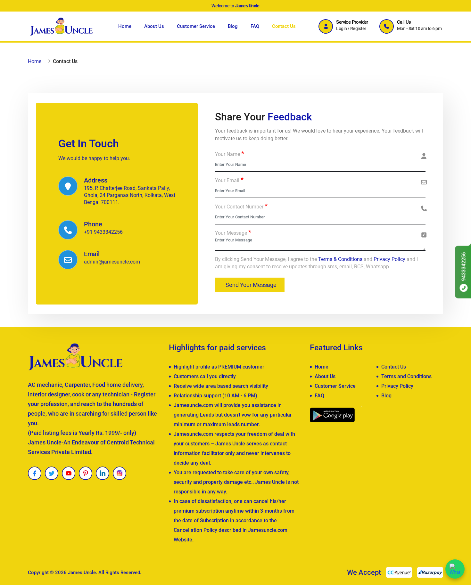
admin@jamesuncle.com (112, 262)
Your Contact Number (241, 206)
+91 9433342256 (103, 232)
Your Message (233, 232)
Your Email (229, 180)
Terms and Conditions (406, 376)
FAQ (255, 26)
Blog (233, 26)
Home (124, 26)
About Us (154, 26)
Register (358, 28)
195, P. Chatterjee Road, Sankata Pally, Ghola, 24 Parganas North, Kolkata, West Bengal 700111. (129, 195)
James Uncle (82, 572)
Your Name (229, 154)
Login (341, 28)
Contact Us (284, 26)
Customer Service (196, 26)
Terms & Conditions (340, 259)
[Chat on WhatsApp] (455, 569)
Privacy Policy (389, 259)
